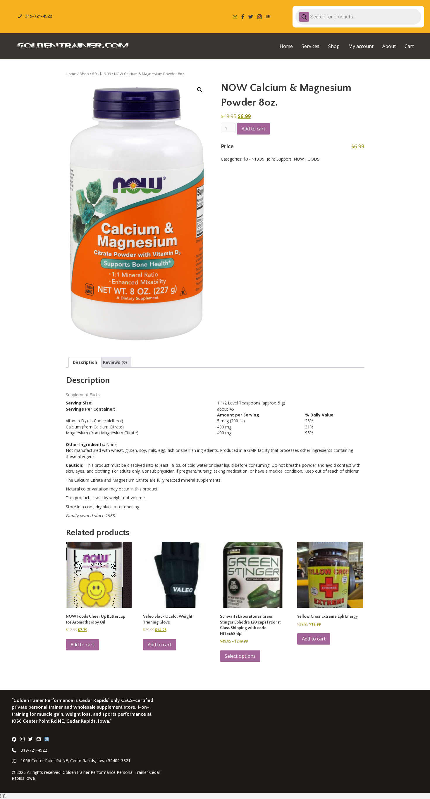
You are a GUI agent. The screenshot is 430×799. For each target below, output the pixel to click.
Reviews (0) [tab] (115, 362)
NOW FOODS (306, 159)
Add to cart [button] (82, 644)
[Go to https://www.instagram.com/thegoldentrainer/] (22, 740)
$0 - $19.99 (101, 73)
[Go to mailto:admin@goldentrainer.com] (38, 740)
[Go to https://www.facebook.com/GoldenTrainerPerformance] (14, 740)
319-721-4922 (34, 750)
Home (71, 73)
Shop (84, 73)
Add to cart (253, 128)
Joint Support (279, 159)
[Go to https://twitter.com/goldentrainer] (30, 740)
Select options (240, 656)
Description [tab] (85, 362)
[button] (200, 90)
